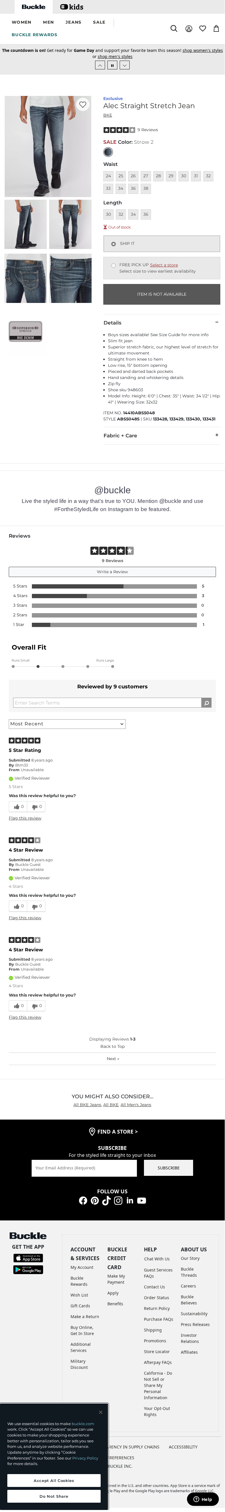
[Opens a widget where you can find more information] (203, 1499)
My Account (82, 1267)
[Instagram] (118, 1200)
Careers (188, 1286)
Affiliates (189, 1352)
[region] (54, 1457)
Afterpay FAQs (158, 1362)
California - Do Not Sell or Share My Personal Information (158, 1385)
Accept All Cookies (54, 1480)
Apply (112, 1293)
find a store (117, 1131)
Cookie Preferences (112, 1457)
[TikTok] (106, 1200)
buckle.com (83, 1423)
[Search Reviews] (206, 703)
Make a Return (85, 1316)
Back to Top (112, 1046)
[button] (21, 22)
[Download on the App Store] (28, 1257)
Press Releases (195, 1324)
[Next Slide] (125, 65)
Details (112, 323)
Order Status (156, 1297)
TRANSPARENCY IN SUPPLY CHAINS (125, 1447)
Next (113, 1058)
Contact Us (154, 1287)
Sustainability (194, 1313)
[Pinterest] (95, 1200)
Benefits (115, 1303)
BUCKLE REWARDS (35, 34)
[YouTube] (141, 1200)
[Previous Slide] (100, 65)
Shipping (153, 1330)
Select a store (164, 265)
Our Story (190, 1258)
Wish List (79, 1295)
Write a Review (112, 571)
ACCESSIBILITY (183, 1447)
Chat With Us (157, 1259)
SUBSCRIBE (169, 1168)
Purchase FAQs (158, 1319)
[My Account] (189, 28)
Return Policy (157, 1308)
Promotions (155, 1340)
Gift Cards (80, 1305)
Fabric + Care (120, 435)
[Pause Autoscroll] (112, 65)
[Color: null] (108, 152)
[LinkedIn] (130, 1200)
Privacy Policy (85, 1458)
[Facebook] (83, 1200)
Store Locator (157, 1351)
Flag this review (25, 818)
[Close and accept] (100, 1412)
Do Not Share (53, 1496)
